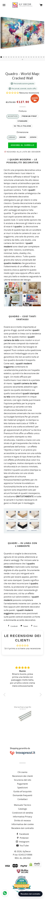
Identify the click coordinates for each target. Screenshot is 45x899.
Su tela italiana (22, 126)
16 (39, 57)
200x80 (22, 137)
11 (26, 57)
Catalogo (22, 808)
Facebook (24, 834)
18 (43, 57)
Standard (23, 121)
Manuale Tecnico (22, 804)
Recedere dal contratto (22, 828)
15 (36, 57)
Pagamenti (22, 783)
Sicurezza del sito (22, 779)
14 (33, 57)
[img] (22, 667)
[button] (12, 92)
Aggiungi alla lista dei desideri (23, 152)
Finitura (22, 111)
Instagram (23, 841)
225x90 (33, 137)
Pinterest (23, 837)
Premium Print (29, 116)
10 (23, 57)
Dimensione (22, 132)
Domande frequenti (22, 795)
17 (41, 57)
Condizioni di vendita (22, 812)
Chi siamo (22, 772)
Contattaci (23, 799)
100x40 (11, 137)
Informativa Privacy (22, 816)
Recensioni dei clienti (22, 776)
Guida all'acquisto (22, 791)
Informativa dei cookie (23, 824)
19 (22, 59)
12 (29, 57)
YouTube (24, 845)
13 (31, 57)
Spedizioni (22, 787)
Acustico (13, 116)
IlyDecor (27, 851)
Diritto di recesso (22, 820)
